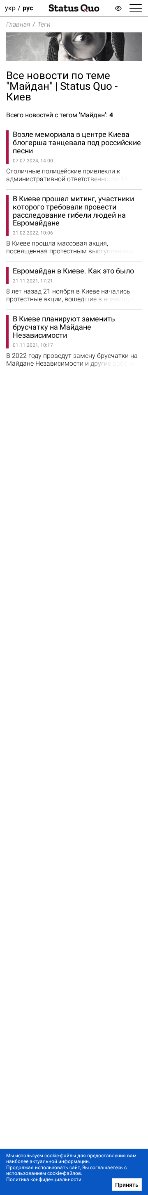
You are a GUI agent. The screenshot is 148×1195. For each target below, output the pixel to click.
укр (10, 8)
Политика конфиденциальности (43, 1179)
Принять (127, 1184)
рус (28, 8)
